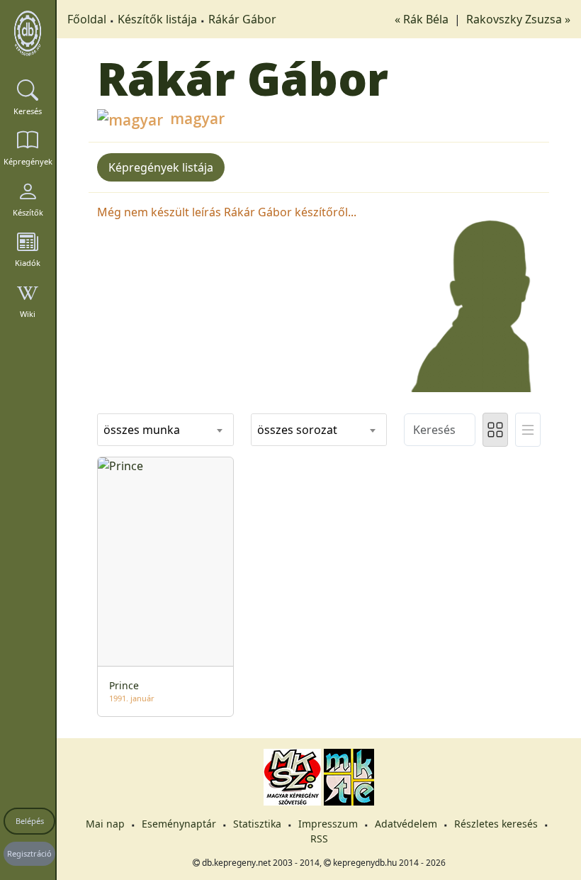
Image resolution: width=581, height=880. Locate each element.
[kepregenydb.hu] (27, 33)
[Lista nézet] (528, 430)
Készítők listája (157, 19)
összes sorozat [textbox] (297, 430)
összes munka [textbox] (141, 430)
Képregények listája (160, 167)
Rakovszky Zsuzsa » (518, 19)
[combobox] (165, 429)
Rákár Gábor (242, 19)
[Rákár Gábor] (472, 296)
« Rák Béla (423, 19)
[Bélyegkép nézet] (495, 430)
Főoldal (86, 19)
